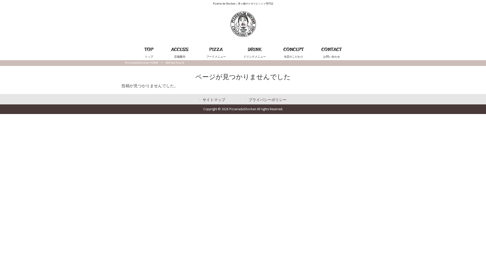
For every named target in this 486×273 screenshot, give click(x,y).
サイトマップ (213, 100)
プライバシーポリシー (268, 100)
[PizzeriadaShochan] (243, 35)
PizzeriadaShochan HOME (141, 62)
